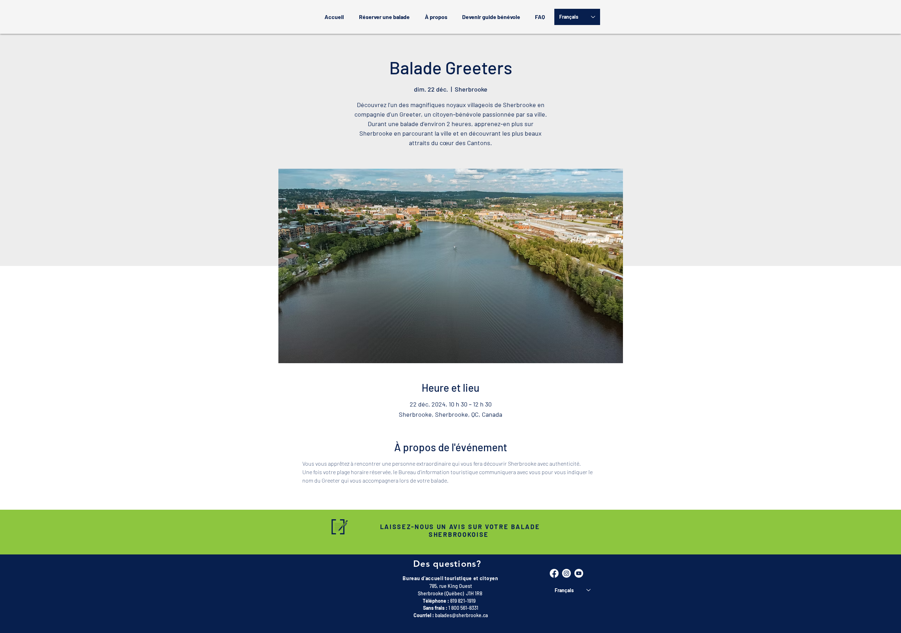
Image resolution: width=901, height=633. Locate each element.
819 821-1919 (462, 601)
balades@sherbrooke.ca (461, 615)
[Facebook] (554, 573)
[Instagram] (566, 573)
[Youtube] (578, 573)
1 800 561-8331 (463, 608)
